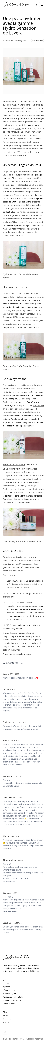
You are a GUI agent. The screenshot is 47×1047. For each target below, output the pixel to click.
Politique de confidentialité (13, 997)
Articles (6, 1016)
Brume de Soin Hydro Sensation (17, 366)
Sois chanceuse (37, 40)
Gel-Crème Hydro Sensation (15, 541)
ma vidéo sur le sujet (28, 639)
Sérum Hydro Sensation (14, 464)
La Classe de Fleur (10, 1003)
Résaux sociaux (9, 990)
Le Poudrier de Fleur (14, 1038)
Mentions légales (9, 993)
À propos (6, 987)
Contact (6, 983)
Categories (7, 1019)
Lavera (18, 128)
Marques (6, 1022)
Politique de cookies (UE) (12, 1000)
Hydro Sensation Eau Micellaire (17, 274)
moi (23, 606)
